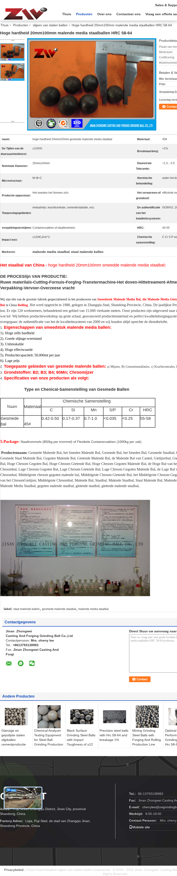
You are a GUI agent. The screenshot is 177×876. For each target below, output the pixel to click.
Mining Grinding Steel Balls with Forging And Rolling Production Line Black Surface (146, 740)
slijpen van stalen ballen (50, 25)
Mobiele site (141, 827)
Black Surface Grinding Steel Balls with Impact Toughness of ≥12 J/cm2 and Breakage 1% (81, 742)
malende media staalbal (93, 609)
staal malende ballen (26, 609)
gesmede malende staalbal (59, 609)
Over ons (104, 14)
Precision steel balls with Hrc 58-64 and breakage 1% (114, 735)
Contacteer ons (128, 14)
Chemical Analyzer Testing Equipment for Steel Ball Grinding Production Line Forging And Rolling (48, 742)
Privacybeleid (14, 870)
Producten (84, 14)
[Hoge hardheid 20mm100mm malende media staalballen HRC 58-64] (12, 52)
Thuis (66, 14)
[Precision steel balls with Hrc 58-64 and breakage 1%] (114, 716)
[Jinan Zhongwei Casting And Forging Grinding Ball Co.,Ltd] (25, 14)
